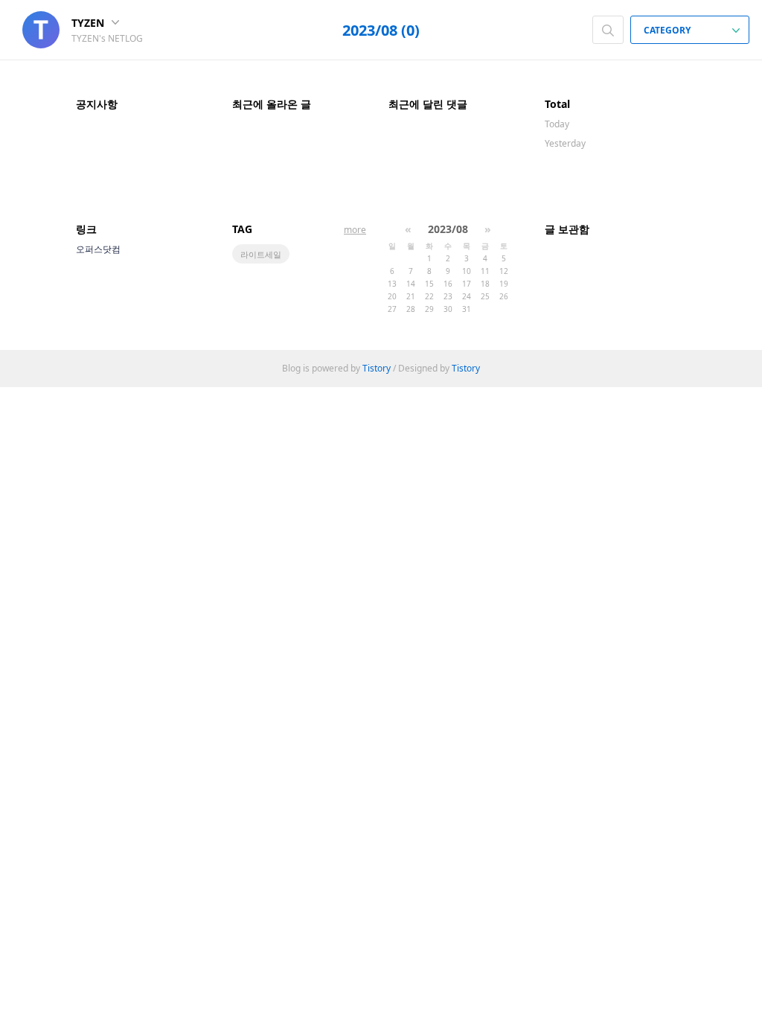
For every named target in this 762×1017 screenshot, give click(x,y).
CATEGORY (668, 30)
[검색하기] (608, 29)
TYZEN (89, 23)
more (355, 229)
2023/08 (448, 229)
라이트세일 (260, 254)
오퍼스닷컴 (98, 249)
